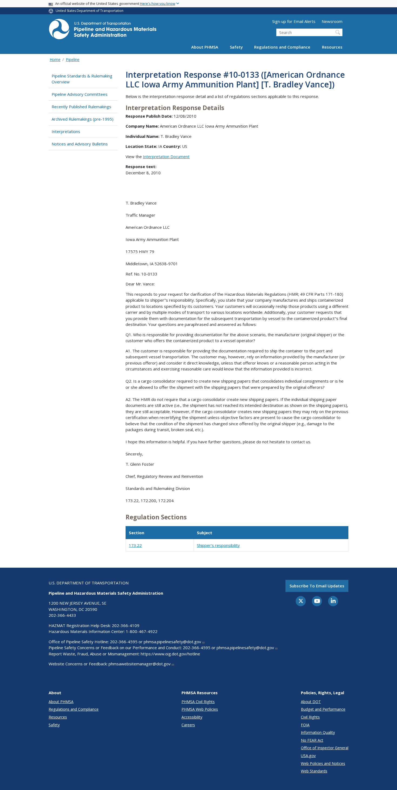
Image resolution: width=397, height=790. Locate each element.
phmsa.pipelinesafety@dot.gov (172, 641)
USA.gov (308, 755)
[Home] (103, 30)
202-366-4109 (125, 625)
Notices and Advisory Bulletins (80, 144)
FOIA (305, 724)
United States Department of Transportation (89, 10)
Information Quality (318, 732)
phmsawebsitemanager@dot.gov (140, 663)
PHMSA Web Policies (199, 709)
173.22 (135, 545)
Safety (236, 47)
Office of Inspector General (324, 747)
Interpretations (66, 131)
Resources (332, 47)
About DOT (311, 701)
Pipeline (72, 59)
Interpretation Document (166, 156)
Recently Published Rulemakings (81, 106)
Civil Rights (310, 717)
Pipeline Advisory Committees (79, 94)
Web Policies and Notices (323, 763)
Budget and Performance (323, 709)
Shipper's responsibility (218, 545)
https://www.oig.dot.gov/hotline (170, 653)
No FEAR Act (312, 740)
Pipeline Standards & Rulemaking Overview (82, 79)
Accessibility (191, 717)
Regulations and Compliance (282, 47)
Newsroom (332, 21)
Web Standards (314, 771)
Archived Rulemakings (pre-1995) (82, 119)
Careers (188, 724)
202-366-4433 (62, 615)
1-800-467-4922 (141, 631)
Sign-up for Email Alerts (293, 21)
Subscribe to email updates (317, 585)
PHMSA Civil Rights (198, 701)
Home (55, 59)
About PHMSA (204, 47)
